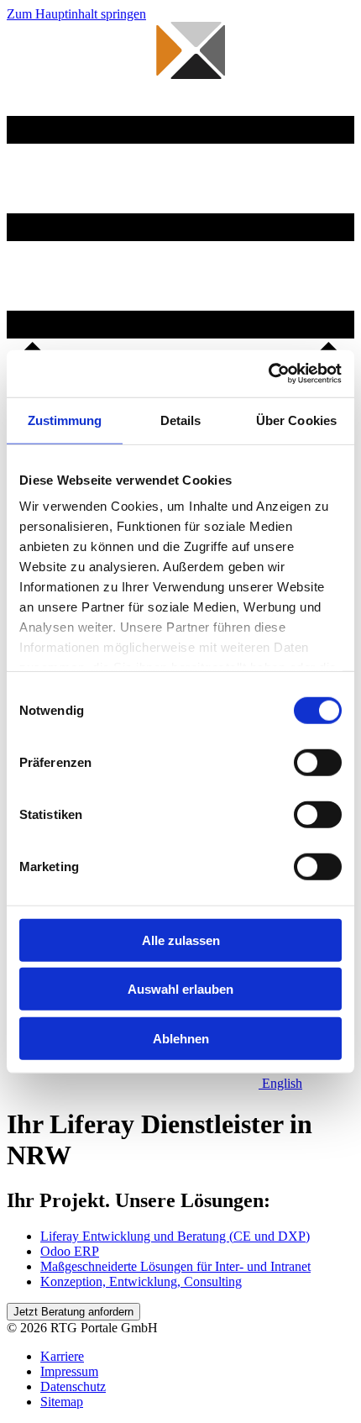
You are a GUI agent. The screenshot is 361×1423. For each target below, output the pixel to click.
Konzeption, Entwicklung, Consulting (141, 1281)
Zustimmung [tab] (65, 419)
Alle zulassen (181, 939)
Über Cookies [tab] (296, 419)
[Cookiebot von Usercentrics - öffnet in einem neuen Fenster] (268, 374)
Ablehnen (181, 1038)
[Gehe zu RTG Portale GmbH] (116, 108)
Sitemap (61, 1401)
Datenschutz (73, 1386)
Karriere (62, 1356)
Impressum (69, 1371)
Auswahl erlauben (180, 989)
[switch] (318, 761)
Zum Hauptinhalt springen (76, 14)
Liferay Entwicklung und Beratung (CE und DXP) (175, 1236)
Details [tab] (180, 419)
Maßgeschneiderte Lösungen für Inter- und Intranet (175, 1266)
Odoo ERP (69, 1251)
